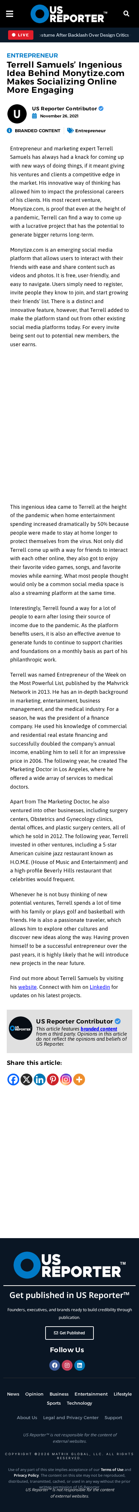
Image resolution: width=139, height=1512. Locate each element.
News (13, 1394)
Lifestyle (123, 1394)
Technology (79, 1403)
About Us (27, 1417)
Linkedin (100, 987)
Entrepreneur (32, 55)
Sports (54, 1403)
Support (113, 1417)
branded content (99, 1029)
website (27, 987)
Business (59, 1394)
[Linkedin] (40, 1079)
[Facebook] (13, 1079)
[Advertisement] (69, 427)
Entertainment (91, 1394)
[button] (126, 14)
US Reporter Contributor (65, 108)
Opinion (34, 1394)
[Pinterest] (53, 1079)
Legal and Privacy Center (71, 1417)
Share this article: (34, 1063)
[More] (79, 1079)
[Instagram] (66, 1079)
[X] (26, 1079)
